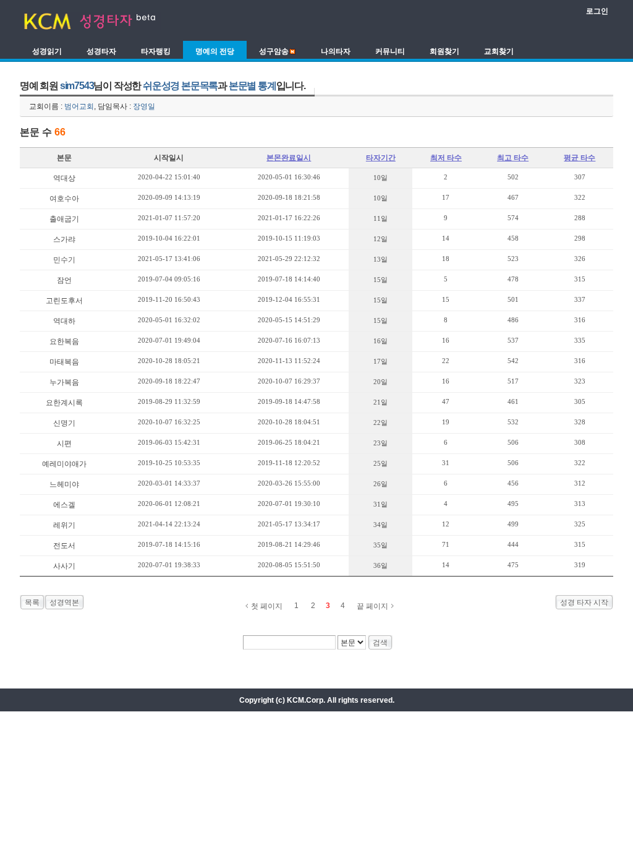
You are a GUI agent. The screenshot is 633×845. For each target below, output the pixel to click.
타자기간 (381, 157)
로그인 (597, 11)
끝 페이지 (372, 606)
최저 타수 (446, 157)
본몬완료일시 (288, 157)
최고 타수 (513, 157)
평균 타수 (579, 157)
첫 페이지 (267, 606)
